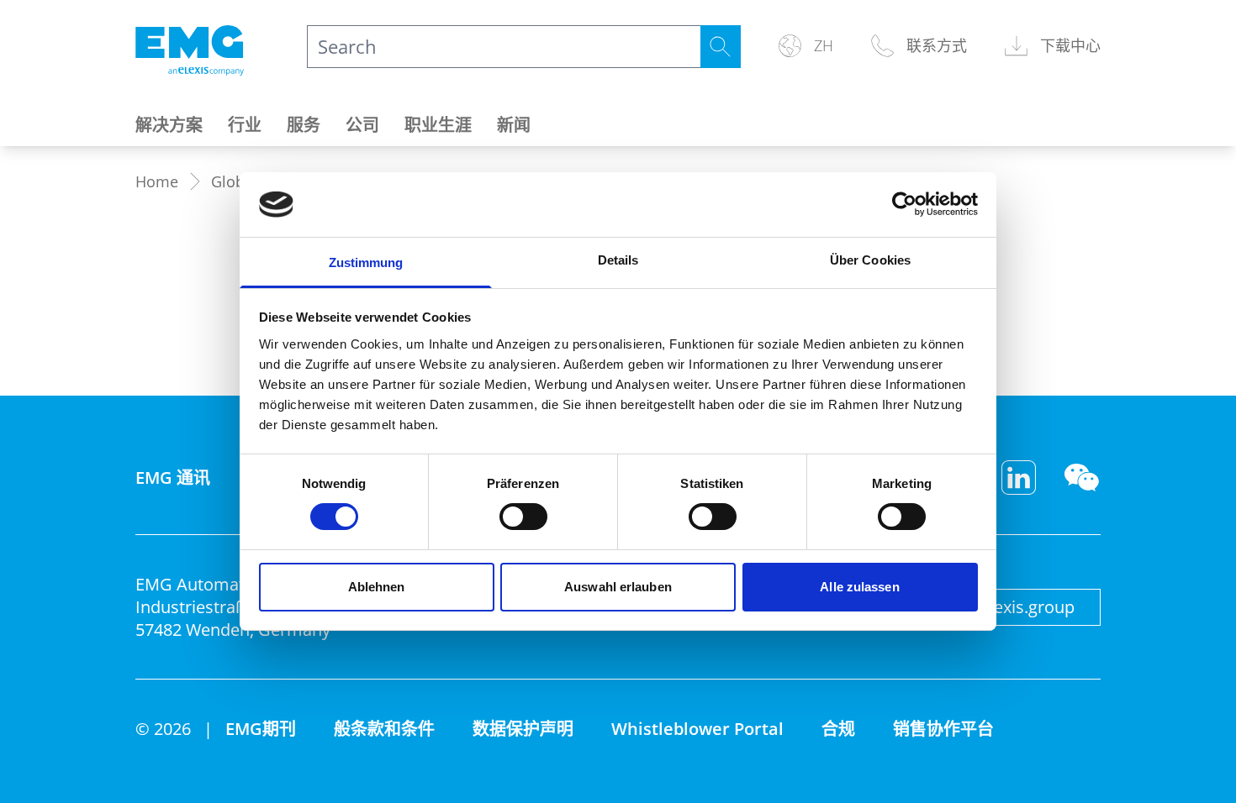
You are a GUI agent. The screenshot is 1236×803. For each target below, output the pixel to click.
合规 (838, 728)
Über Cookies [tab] (870, 260)
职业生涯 (438, 124)
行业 (244, 124)
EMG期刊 (260, 728)
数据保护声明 (523, 728)
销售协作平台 (943, 728)
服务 (303, 124)
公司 (362, 124)
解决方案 (169, 124)
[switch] (523, 516)
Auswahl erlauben (618, 587)
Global (234, 181)
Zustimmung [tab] (366, 262)
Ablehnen (376, 587)
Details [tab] (618, 260)
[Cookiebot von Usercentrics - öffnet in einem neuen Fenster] (904, 204)
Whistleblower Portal (697, 728)
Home (156, 181)
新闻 (514, 124)
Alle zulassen (859, 587)
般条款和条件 (384, 728)
